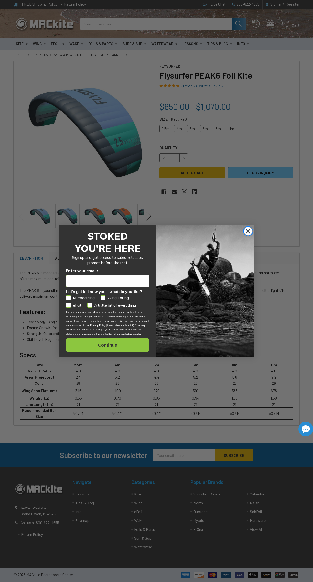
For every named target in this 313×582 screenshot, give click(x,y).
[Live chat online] (305, 429)
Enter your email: (82, 270)
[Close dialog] (248, 231)
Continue (107, 345)
